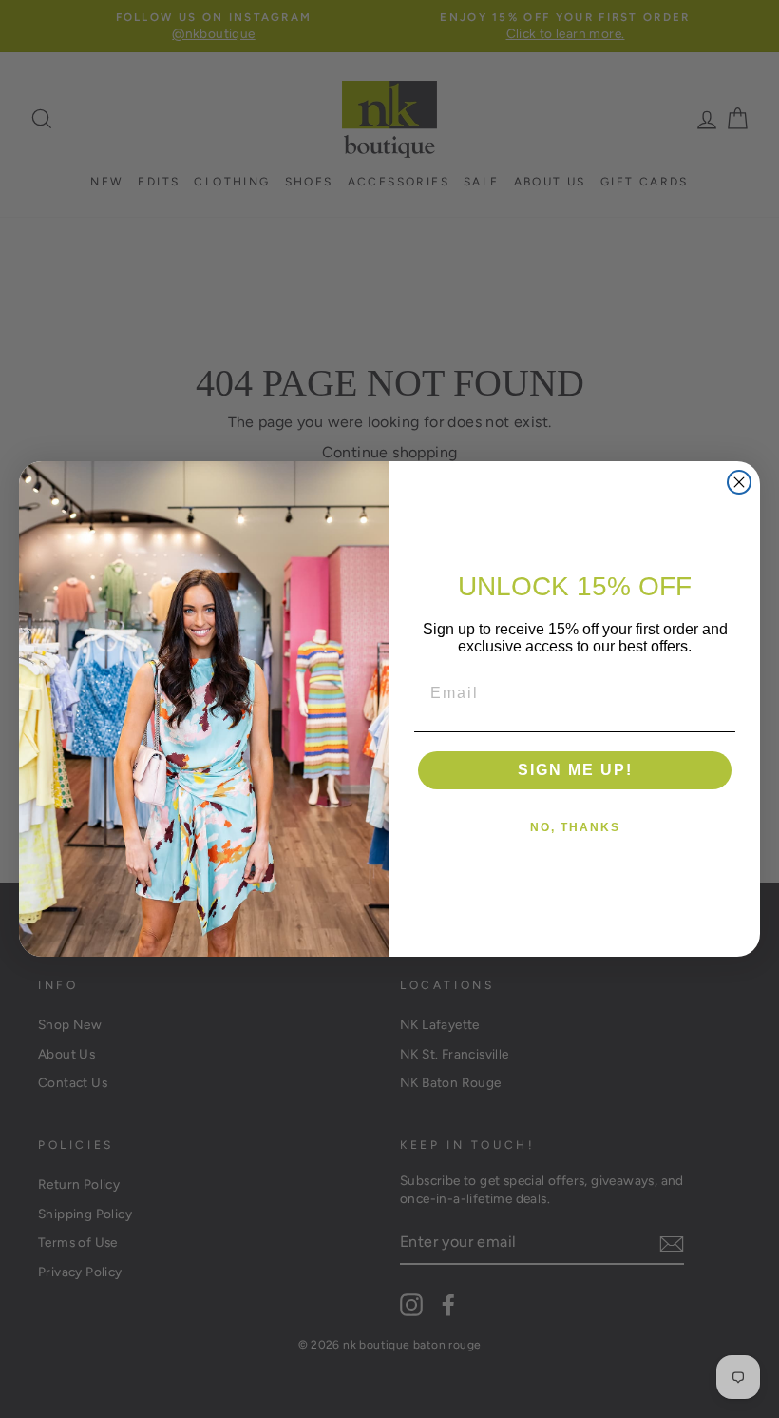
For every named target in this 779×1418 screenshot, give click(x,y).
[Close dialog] (739, 482)
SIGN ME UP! (575, 770)
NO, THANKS (575, 827)
